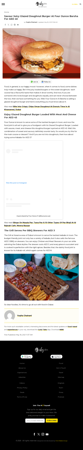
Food (61, 363)
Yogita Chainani (31, 22)
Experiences (22, 373)
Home (6, 12)
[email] (18, 25)
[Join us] (35, 81)
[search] (80, 4)
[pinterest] (15, 25)
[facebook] (5, 25)
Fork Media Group (61, 441)
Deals (22, 392)
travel (74, 327)
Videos (22, 383)
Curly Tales (42, 330)
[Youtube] (47, 434)
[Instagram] (43, 434)
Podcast (61, 397)
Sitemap (61, 377)
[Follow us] (46, 81)
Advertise (22, 377)
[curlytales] (41, 352)
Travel (61, 373)
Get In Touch (61, 368)
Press (61, 392)
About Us (22, 368)
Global (75, 4)
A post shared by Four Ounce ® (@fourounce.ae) (33, 216)
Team (61, 388)
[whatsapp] (11, 25)
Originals (61, 383)
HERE (61, 330)
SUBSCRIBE (51, 421)
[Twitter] (38, 434)
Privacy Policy (22, 388)
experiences (12, 330)
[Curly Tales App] (27, 357)
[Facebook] (34, 434)
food (70, 327)
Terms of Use (22, 397)
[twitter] (8, 25)
